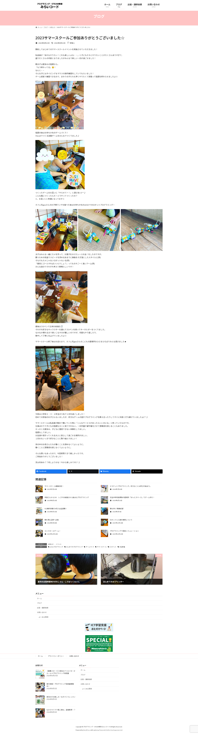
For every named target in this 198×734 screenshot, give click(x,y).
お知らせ (51, 544)
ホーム (39, 598)
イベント (59, 544)
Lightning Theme (98, 730)
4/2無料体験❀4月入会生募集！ (56, 509)
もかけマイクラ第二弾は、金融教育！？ (61, 710)
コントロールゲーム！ (53, 531)
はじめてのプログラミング (74, 547)
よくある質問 (43, 617)
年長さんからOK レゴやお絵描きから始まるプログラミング (67, 497)
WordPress (86, 730)
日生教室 (122, 547)
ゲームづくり (90, 547)
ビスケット (113, 547)
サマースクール (102, 547)
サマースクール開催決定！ (54, 486)
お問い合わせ (42, 612)
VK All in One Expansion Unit (113, 730)
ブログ (39, 603)
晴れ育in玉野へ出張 (52, 520)
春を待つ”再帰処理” (117, 509)
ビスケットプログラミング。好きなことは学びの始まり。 (130, 486)
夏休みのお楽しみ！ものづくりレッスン (61, 697)
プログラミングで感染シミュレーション (124, 531)
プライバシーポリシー (56, 656)
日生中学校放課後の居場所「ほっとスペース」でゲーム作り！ (132, 497)
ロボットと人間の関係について (121, 520)
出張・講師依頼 (42, 608)
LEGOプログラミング (56, 547)
